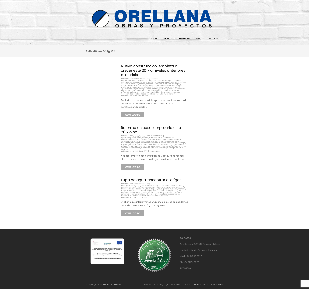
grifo (183, 187)
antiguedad (131, 137)
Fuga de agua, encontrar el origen (151, 179)
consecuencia (136, 82)
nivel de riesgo (157, 87)
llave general (163, 189)
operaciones (126, 89)
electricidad (168, 139)
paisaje (142, 89)
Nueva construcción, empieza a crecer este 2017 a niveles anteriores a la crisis (153, 70)
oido (136, 190)
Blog (198, 38)
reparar (124, 195)
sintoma (142, 195)
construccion (148, 82)
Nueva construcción (172, 87)
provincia (150, 90)
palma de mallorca (167, 190)
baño (162, 185)
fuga (166, 187)
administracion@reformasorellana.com (198, 250)
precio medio (179, 89)
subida (152, 94)
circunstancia (168, 137)
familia (124, 85)
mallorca (125, 87)
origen (135, 89)
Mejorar (131, 144)
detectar (152, 187)
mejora (124, 144)
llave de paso (151, 189)
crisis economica (173, 82)
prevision (151, 192)
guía (177, 141)
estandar (162, 141)
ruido (130, 195)
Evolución (158, 84)
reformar (175, 90)
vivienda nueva (170, 94)
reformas (173, 146)
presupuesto (141, 192)
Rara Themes (193, 284)
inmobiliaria (151, 85)
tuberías (156, 195)
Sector (169, 92)
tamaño (154, 148)
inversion (171, 85)
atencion (148, 185)
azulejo (156, 185)
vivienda (159, 94)
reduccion (158, 90)
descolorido (142, 187)
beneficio (141, 80)
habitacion (125, 142)
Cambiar (153, 137)
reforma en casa (153, 146)
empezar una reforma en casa (134, 141)
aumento (132, 80)
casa (160, 137)
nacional (142, 87)
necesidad (152, 144)
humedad (125, 189)
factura (159, 187)
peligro (124, 146)
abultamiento (127, 185)
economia (125, 84)
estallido (149, 84)
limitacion (180, 85)
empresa (134, 84)
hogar (137, 142)
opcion (161, 144)
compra (168, 80)
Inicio (154, 38)
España (142, 84)
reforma (167, 90)
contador (133, 187)
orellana (167, 144)
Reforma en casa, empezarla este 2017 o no (151, 130)
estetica (170, 141)
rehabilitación (156, 136)
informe (142, 85)
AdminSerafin (139, 78)
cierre (172, 185)
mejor (182, 142)
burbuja (149, 80)
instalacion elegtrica (149, 142)
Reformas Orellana (112, 284)
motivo (144, 144)
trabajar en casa (176, 148)
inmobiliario (162, 85)
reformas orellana (128, 92)
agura (141, 185)
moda (137, 144)
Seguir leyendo (132, 115)
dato (183, 82)
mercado (133, 87)
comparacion (159, 80)
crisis (163, 82)
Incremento (133, 85)
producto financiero (136, 90)
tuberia (150, 195)
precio (170, 89)
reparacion (174, 194)
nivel (148, 87)
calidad (145, 137)
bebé (139, 137)
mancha (181, 189)
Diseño (159, 139)
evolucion (167, 84)
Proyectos (184, 38)
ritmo (163, 92)
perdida (132, 192)
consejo (144, 139)
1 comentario (155, 151)
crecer (157, 82)
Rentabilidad (155, 92)
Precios (124, 90)
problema (160, 192)
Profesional (132, 146)
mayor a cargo (173, 142)
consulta (151, 139)
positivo (155, 89)
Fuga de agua (174, 187)
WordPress (218, 284)
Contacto (212, 38)
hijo (132, 142)
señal (135, 195)
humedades (135, 189)
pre (165, 89)
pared (178, 190)
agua (123, 137)
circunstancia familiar (130, 139)
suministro (145, 148)
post (161, 89)
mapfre (124, 190)
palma (148, 89)
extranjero (176, 84)
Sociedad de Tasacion (139, 94)
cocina (179, 185)
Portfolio (154, 78)
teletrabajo (163, 148)
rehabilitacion (143, 92)
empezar (177, 139)
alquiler (124, 80)
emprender (153, 141)
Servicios (168, 38)
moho (131, 190)
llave (143, 189)
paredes (124, 192)
